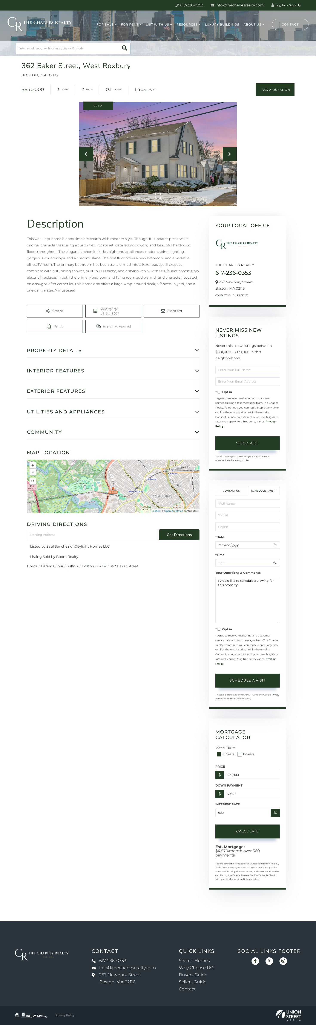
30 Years (228, 754)
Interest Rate (227, 804)
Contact (290, 24)
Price (220, 766)
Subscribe (247, 443)
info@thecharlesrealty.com (239, 5)
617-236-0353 (191, 5)
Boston (88, 566)
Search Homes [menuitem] (194, 960)
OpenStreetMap (173, 510)
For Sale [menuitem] (105, 24)
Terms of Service (236, 698)
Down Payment (228, 785)
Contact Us (223, 295)
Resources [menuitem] (187, 24)
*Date (219, 537)
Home (32, 566)
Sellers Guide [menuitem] (193, 982)
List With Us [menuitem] (157, 24)
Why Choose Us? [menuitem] (197, 967)
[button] (124, 48)
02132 (102, 566)
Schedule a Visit (263, 490)
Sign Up (295, 5)
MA (60, 566)
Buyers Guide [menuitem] (193, 975)
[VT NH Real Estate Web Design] (288, 1015)
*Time (220, 555)
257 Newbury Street (120, 978)
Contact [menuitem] (187, 989)
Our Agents (241, 295)
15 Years (248, 754)
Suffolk (72, 566)
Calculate (247, 831)
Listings (47, 566)
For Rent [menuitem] (130, 24)
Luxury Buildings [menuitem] (222, 24)
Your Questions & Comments (238, 573)
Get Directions (179, 535)
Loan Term (225, 748)
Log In (280, 5)
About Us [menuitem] (252, 24)
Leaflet (156, 510)
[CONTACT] (275, 89)
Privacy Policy (64, 1015)
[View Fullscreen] (32, 481)
